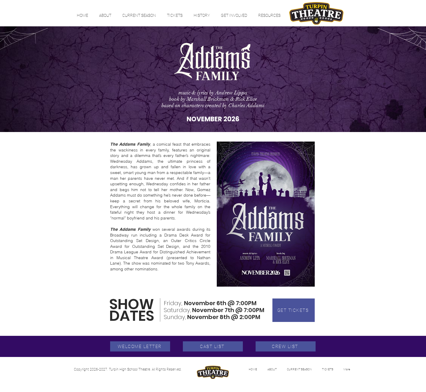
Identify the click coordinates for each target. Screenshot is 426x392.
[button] (105, 15)
